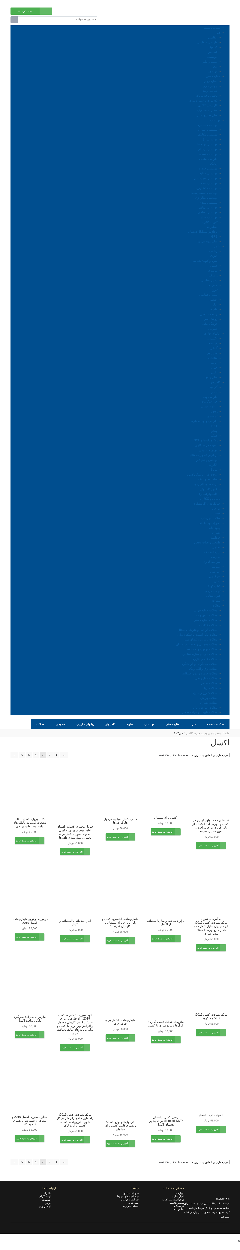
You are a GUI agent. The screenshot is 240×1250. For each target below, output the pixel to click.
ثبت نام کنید (16, 3)
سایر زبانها (211, 377)
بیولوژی (213, 270)
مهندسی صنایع (209, 173)
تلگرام (48, 1193)
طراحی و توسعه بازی (204, 421)
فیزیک (214, 255)
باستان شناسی (208, 294)
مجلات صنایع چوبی (206, 610)
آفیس (214, 392)
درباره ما (179, 1193)
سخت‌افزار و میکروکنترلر (202, 474)
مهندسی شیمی (208, 154)
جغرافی (213, 285)
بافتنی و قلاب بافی (206, 95)
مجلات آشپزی (209, 702)
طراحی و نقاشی (207, 42)
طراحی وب (210, 396)
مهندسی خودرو (208, 168)
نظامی (216, 547)
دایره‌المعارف (212, 552)
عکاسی (213, 37)
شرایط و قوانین (130, 1199)
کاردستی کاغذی (208, 105)
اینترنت (216, 566)
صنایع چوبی (210, 81)
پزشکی (213, 275)
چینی (214, 367)
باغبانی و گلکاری (210, 498)
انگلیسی (212, 338)
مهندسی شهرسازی (206, 178)
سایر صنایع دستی (207, 115)
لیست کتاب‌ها (177, 1202)
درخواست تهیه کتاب (173, 1199)
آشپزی (216, 532)
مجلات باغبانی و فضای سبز (201, 639)
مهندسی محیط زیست (204, 192)
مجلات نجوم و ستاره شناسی (200, 654)
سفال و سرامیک (207, 110)
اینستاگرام (46, 1196)
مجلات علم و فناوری (205, 659)
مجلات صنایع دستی (206, 620)
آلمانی (214, 348)
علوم (217, 246)
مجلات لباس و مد (207, 615)
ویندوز (214, 430)
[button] (208, 848)
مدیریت (215, 556)
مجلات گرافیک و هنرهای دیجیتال (198, 629)
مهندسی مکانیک (208, 134)
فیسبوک (47, 1199)
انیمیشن (213, 51)
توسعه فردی (212, 591)
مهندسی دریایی (208, 207)
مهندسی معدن (209, 202)
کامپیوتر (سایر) (208, 493)
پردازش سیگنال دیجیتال (203, 231)
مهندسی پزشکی (207, 149)
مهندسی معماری (207, 124)
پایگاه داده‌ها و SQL (206, 440)
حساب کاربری (131, 1205)
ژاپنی (214, 372)
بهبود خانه (214, 527)
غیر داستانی (213, 595)
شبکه (214, 435)
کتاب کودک (213, 586)
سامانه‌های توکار (207, 479)
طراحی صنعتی (208, 158)
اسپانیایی (212, 353)
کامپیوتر (215, 382)
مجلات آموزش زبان (205, 707)
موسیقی (212, 56)
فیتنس (216, 513)
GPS (214, 236)
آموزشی (215, 571)
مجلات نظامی (209, 683)
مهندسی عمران (208, 129)
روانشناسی (211, 319)
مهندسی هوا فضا (207, 144)
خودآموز (215, 537)
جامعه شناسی (209, 314)
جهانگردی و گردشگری (206, 503)
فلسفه (213, 309)
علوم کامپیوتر (209, 489)
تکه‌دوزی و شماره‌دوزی (203, 100)
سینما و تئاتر (210, 61)
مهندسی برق (210, 139)
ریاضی (213, 251)
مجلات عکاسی (208, 625)
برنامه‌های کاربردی (206, 484)
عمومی (213, 328)
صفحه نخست (212, 27)
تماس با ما (178, 1209)
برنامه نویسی (209, 406)
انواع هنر (212, 71)
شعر (215, 66)
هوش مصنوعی (208, 450)
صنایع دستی (213, 76)
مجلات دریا (211, 688)
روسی (214, 362)
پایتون (214, 411)
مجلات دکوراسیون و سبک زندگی (197, 634)
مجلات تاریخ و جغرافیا (204, 693)
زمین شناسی (209, 280)
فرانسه (213, 343)
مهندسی (215, 120)
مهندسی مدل (209, 217)
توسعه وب (211, 416)
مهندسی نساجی (208, 212)
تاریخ (215, 289)
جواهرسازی (210, 86)
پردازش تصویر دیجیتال (204, 455)
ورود (30, 3)
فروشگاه (179, 1205)
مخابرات (212, 226)
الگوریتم (212, 464)
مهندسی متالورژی (206, 197)
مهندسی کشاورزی (206, 188)
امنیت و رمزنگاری (206, 445)
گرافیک (213, 47)
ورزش (216, 508)
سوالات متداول (130, 1193)
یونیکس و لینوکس (207, 459)
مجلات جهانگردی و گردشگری (199, 663)
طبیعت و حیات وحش (207, 542)
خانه (227, 733)
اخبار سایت (178, 1196)
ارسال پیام (46, 1206)
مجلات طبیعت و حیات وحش (200, 712)
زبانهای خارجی (211, 333)
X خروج (235, 1236)
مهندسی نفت (209, 183)
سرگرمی (214, 576)
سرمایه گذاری (211, 561)
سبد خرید (133, 1202)
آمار (215, 304)
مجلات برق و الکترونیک (203, 668)
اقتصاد (213, 299)
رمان (217, 581)
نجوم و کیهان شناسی (205, 260)
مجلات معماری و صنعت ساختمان (197, 644)
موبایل (214, 469)
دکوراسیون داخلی (209, 523)
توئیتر (49, 1203)
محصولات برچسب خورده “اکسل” (202, 733)
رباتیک (214, 163)
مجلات (216, 605)
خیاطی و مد (210, 90)
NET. (214, 425)
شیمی (214, 265)
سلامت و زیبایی (210, 518)
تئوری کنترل (210, 222)
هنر (218, 32)
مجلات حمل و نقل (206, 678)
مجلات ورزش (209, 697)
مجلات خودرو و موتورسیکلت (200, 673)
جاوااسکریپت (209, 401)
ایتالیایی (213, 358)
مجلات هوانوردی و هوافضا (201, 649)
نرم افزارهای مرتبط (128, 1196)
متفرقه (216, 600)
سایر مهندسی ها (207, 241)
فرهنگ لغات (210, 323)
